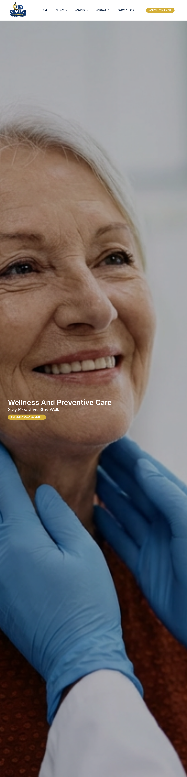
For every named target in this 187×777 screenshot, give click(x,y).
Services (80, 10)
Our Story (61, 10)
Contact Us (102, 10)
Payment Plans (126, 10)
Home (44, 10)
